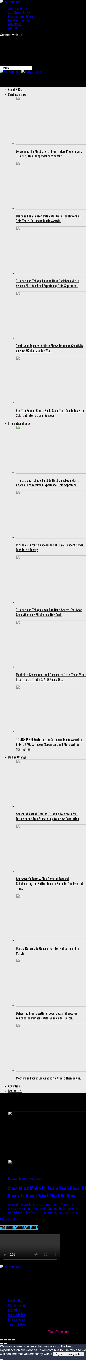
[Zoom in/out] (13, 1339)
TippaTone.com (59, 1332)
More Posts (8, 1219)
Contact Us (15, 28)
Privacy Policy (16, 1319)
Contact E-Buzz (17, 1305)
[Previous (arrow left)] (1, 1343)
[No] (1, 1359)
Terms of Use (16, 1324)
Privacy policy (74, 1354)
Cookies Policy (16, 1314)
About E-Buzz (17, 9)
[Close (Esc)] (1, 1339)
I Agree (58, 1354)
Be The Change (18, 20)
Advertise (15, 24)
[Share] (5, 1339)
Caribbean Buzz (19, 13)
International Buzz (20, 16)
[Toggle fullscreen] (9, 1339)
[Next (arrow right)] (5, 1343)
